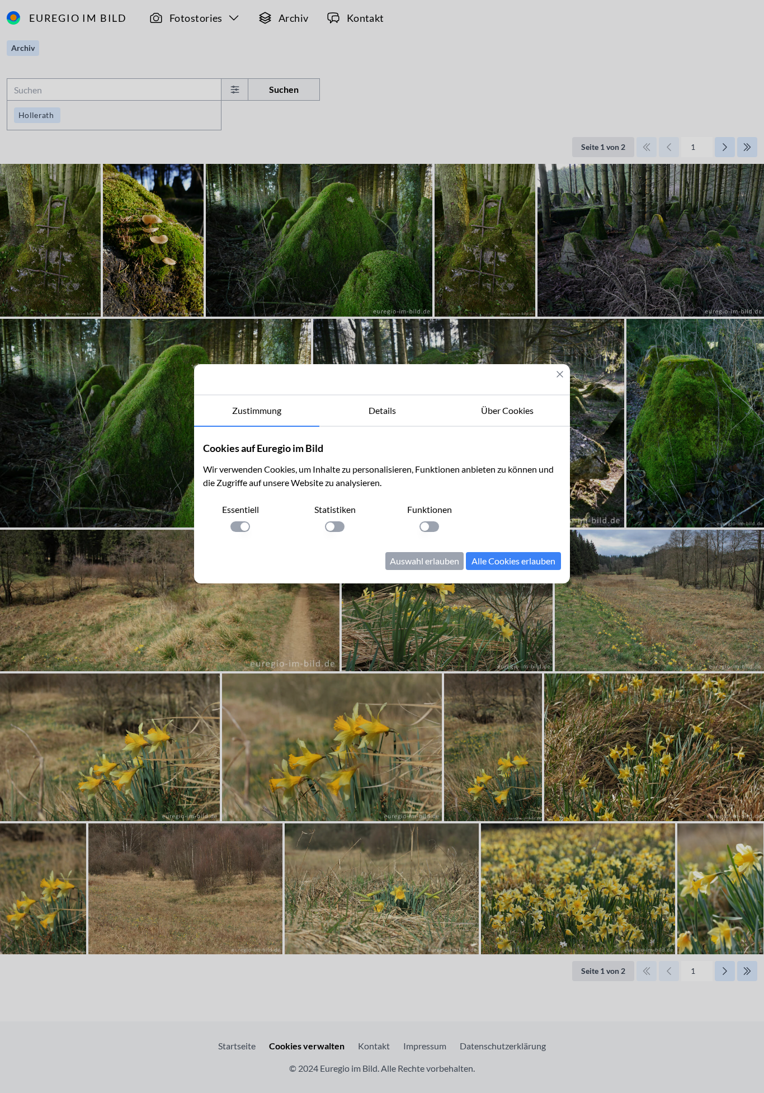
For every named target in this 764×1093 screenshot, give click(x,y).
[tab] (256, 411)
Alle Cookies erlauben (513, 560)
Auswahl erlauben (424, 560)
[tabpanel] (382, 505)
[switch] (240, 526)
